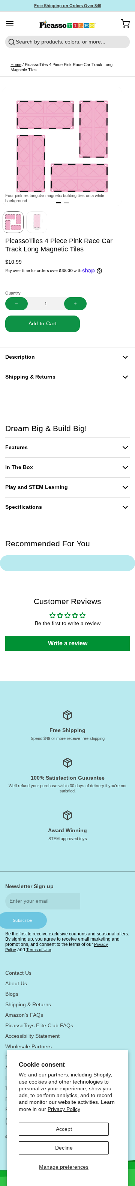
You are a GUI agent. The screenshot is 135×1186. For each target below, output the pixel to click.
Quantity (13, 293)
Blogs (11, 994)
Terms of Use (38, 949)
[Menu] (12, 24)
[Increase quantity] (75, 303)
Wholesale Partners (28, 1046)
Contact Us (18, 973)
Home (15, 64)
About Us (16, 983)
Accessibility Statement (32, 1036)
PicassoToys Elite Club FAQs (39, 1025)
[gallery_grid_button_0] (58, 203)
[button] (42, 324)
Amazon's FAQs (24, 1015)
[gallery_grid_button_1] (66, 203)
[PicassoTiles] (67, 23)
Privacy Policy (64, 1109)
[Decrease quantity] (16, 303)
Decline (64, 1148)
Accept (64, 1129)
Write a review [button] (67, 643)
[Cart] (123, 24)
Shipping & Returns (28, 1004)
